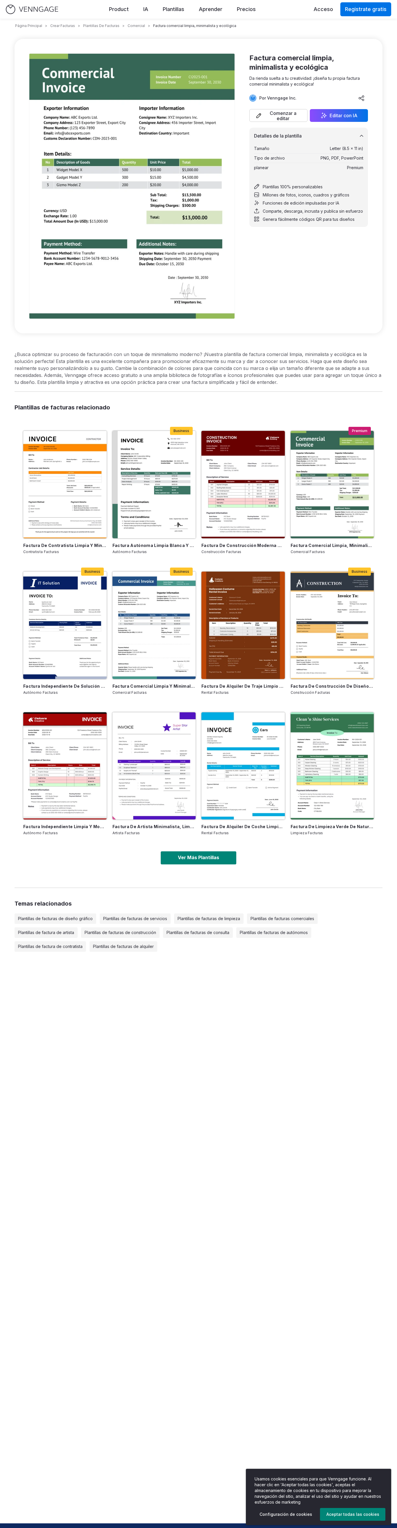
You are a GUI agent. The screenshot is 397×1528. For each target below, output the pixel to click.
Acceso (323, 9)
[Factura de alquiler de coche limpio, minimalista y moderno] (243, 766)
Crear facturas (62, 26)
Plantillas (173, 9)
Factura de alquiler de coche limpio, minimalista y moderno (243, 826)
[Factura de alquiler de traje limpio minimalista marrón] (243, 625)
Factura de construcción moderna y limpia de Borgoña (243, 545)
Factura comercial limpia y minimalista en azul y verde (154, 686)
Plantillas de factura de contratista (50, 946)
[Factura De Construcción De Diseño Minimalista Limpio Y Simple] (332, 625)
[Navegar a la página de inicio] (32, 9)
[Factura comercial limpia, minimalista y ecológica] (332, 484)
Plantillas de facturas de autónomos (274, 932)
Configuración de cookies (286, 1514)
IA (145, 9)
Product (119, 9)
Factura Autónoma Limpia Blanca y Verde (154, 545)
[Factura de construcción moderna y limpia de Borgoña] (243, 484)
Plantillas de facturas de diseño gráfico (55, 918)
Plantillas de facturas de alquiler (123, 946)
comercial (136, 26)
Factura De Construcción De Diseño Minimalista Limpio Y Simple (332, 686)
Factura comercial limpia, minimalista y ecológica (332, 545)
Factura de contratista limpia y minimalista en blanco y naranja (65, 545)
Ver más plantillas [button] (198, 857)
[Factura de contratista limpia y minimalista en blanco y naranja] (65, 484)
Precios (246, 9)
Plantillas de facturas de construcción (120, 932)
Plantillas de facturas (101, 26)
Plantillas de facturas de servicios (135, 918)
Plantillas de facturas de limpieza (209, 918)
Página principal (28, 26)
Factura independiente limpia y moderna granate (65, 826)
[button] (278, 115)
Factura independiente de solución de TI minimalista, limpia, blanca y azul (65, 686)
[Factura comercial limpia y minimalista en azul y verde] (154, 625)
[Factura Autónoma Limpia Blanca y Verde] (154, 484)
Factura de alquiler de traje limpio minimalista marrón (243, 686)
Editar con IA (343, 115)
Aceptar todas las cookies (352, 1514)
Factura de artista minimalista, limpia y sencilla (154, 826)
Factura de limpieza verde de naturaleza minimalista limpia (332, 826)
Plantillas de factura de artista (46, 932)
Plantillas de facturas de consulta (198, 932)
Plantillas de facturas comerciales (282, 918)
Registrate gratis (366, 9)
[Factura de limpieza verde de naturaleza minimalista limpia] (332, 766)
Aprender (210, 9)
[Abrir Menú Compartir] (361, 98)
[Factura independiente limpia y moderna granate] (65, 766)
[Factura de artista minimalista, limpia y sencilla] (154, 766)
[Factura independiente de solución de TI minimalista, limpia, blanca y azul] (65, 625)
